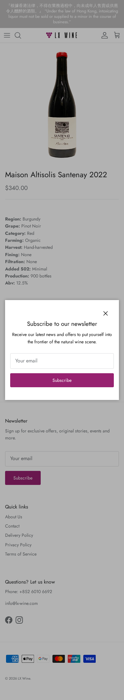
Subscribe (62, 380)
